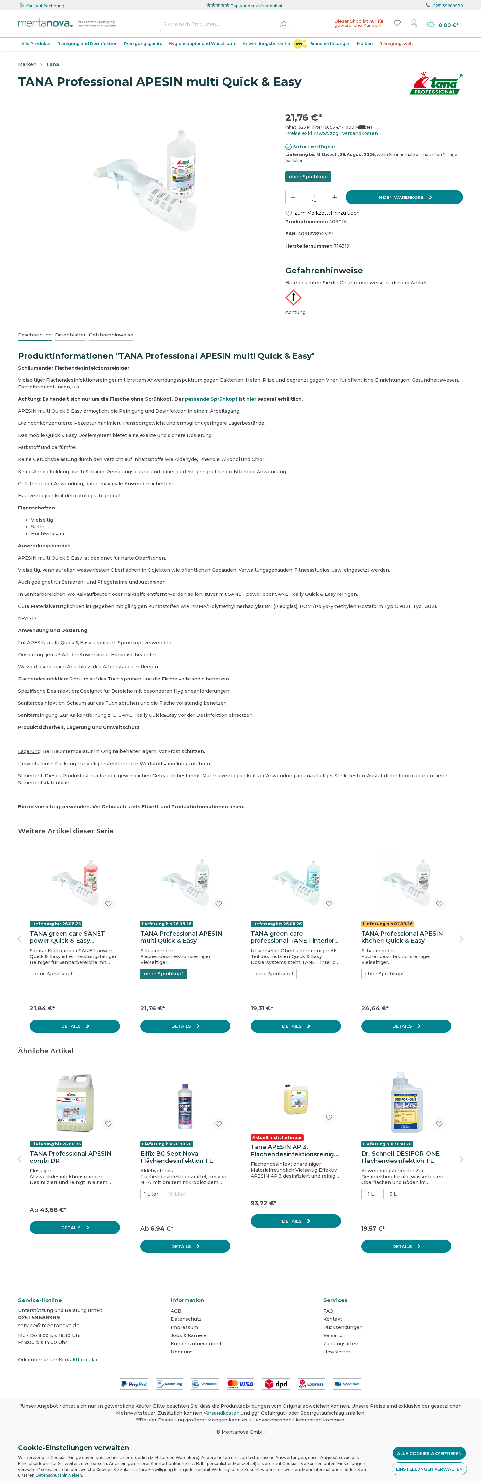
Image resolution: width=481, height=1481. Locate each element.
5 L (393, 1194)
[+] (335, 197)
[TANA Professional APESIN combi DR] (75, 1103)
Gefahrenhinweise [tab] (111, 335)
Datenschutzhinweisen (59, 1475)
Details (71, 1026)
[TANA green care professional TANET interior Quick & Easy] (296, 883)
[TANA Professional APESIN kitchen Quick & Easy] (406, 883)
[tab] (35, 335)
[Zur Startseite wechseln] (67, 22)
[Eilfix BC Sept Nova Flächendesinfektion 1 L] (185, 1103)
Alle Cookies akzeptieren (429, 1453)
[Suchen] (283, 24)
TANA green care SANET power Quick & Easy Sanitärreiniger (67, 937)
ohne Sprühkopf (308, 177)
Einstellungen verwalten (429, 1469)
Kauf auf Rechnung (45, 5)
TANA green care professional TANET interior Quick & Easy (292, 937)
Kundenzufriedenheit (196, 1344)
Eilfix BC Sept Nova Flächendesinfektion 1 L (176, 1157)
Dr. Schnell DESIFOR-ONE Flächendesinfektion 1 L (400, 1157)
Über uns (182, 1352)
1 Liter (151, 1194)
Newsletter (336, 1352)
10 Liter (177, 1194)
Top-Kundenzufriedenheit (257, 5)
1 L (371, 1194)
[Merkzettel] (397, 22)
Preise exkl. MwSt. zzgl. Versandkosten (331, 133)
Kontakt (332, 1319)
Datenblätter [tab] (70, 335)
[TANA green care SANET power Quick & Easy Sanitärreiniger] (75, 883)
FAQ (328, 1311)
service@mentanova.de (49, 1325)
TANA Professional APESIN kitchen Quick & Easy (402, 937)
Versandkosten (222, 1413)
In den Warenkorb (401, 197)
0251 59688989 (448, 5)
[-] (293, 197)
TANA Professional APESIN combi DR (71, 1157)
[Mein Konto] (413, 22)
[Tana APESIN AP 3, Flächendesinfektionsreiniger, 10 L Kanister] (296, 1099)
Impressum (184, 1327)
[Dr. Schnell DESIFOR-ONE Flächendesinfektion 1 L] (406, 1103)
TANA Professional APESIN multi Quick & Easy (181, 937)
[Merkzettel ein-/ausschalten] (108, 903)
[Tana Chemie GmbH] (436, 83)
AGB (176, 1311)
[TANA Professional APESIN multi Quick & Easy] (185, 883)
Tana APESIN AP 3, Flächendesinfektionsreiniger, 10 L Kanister (295, 1151)
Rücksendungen (343, 1327)
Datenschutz (186, 1319)
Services (335, 1300)
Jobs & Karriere (189, 1335)
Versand (333, 1335)
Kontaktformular (78, 1360)
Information (187, 1300)
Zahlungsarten (340, 1344)
